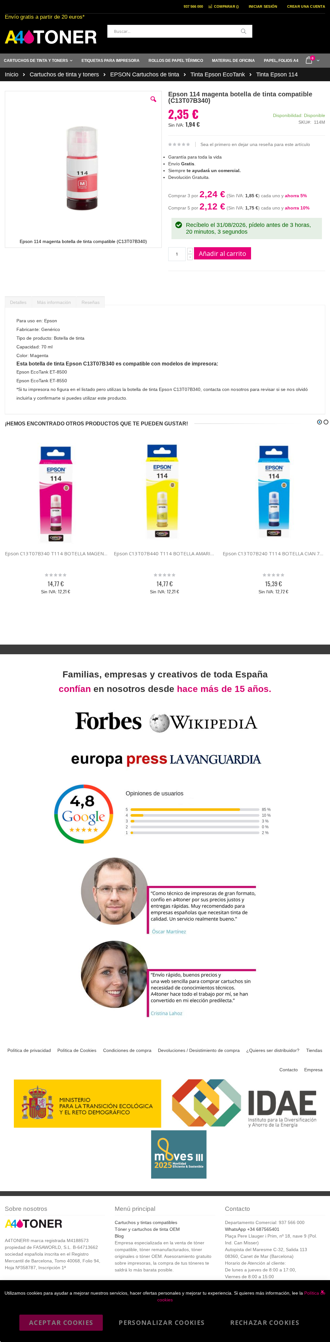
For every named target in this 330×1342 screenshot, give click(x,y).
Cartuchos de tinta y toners (64, 74)
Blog (119, 1236)
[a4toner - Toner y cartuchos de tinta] (50, 37)
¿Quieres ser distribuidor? (272, 1050)
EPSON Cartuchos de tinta (144, 74)
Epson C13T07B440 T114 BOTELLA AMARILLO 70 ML (165, 553)
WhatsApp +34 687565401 (252, 1229)
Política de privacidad (29, 1050)
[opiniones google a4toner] (165, 852)
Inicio (11, 74)
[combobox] (179, 31)
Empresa (313, 1069)
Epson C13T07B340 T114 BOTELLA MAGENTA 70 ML (56, 553)
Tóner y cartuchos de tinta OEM (147, 1229)
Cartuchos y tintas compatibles (146, 1222)
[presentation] (18, 301)
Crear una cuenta (306, 6)
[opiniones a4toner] (165, 935)
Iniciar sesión (263, 6)
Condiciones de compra (127, 1050)
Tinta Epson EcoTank (217, 74)
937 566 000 (193, 6)
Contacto (288, 1069)
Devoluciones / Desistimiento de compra (199, 1050)
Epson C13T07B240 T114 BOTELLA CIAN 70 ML (274, 553)
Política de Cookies (76, 1050)
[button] (153, 104)
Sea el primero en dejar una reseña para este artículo (255, 144)
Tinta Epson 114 (277, 74)
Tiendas (314, 1050)
